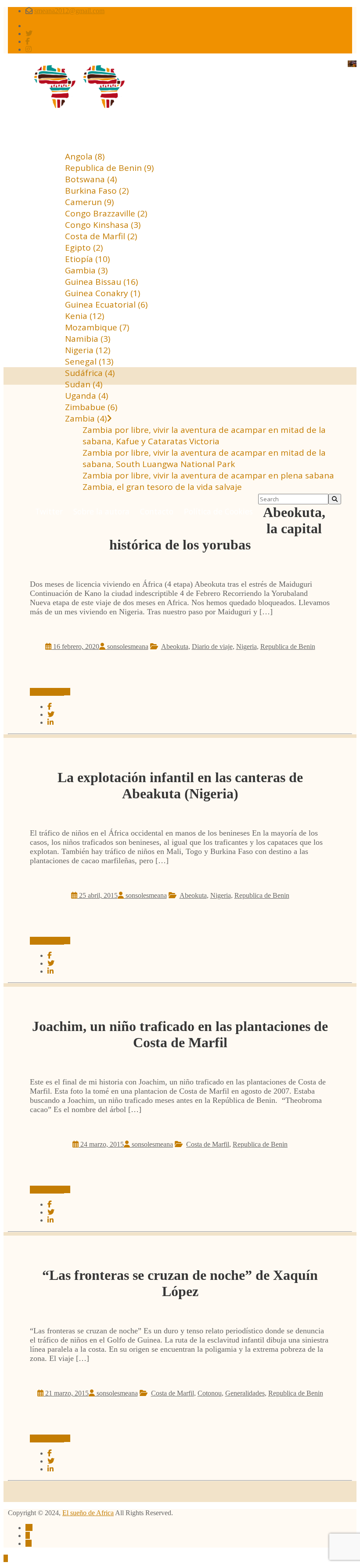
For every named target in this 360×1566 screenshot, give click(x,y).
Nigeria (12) (87, 350)
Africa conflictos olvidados (180, 79)
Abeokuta (174, 646)
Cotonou (210, 1393)
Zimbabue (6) (91, 407)
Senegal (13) (89, 361)
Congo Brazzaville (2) (106, 213)
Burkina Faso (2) (97, 190)
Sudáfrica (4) (90, 373)
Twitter (49, 511)
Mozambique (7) (97, 327)
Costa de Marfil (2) (101, 236)
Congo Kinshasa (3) (102, 224)
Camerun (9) (89, 202)
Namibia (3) (87, 338)
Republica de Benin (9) (109, 168)
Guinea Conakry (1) (102, 293)
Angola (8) (84, 156)
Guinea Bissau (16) (101, 281)
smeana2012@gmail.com (69, 10)
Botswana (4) (91, 179)
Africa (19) (53, 132)
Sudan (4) (83, 384)
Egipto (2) (84, 247)
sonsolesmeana (126, 646)
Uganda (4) (86, 395)
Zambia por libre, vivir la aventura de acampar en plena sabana (208, 475)
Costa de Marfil (207, 1144)
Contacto (156, 511)
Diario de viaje (212, 646)
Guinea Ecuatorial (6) (106, 304)
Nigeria (246, 646)
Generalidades (245, 1393)
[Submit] (334, 499)
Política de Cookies (218, 511)
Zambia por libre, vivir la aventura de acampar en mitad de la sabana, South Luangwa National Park (204, 458)
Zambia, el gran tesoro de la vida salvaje (162, 486)
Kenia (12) (84, 316)
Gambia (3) (86, 270)
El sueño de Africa (88, 1512)
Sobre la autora (101, 511)
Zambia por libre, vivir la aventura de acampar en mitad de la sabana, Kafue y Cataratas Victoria (204, 435)
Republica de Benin (287, 646)
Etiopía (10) (87, 259)
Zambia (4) (86, 418)
